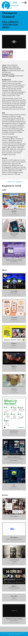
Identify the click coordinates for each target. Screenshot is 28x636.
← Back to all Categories (14, 182)
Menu (22, 2)
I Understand (17, 634)
